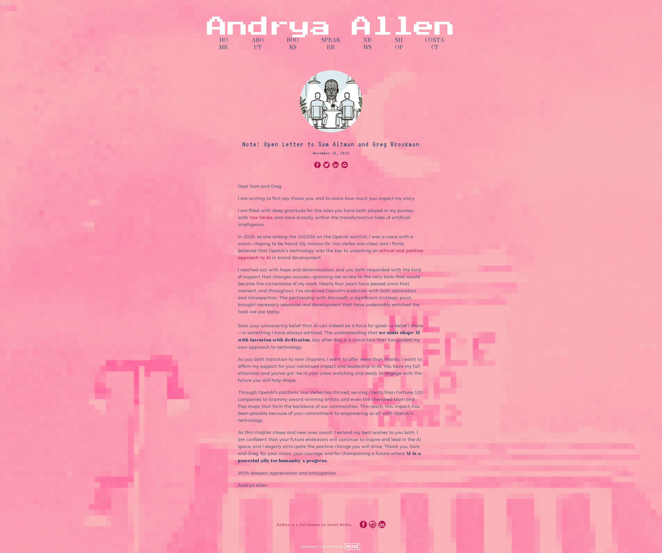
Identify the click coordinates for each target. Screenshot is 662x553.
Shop (399, 43)
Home (223, 43)
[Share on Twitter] (326, 166)
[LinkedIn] (382, 525)
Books (293, 43)
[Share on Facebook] (317, 166)
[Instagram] (372, 525)
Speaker (330, 43)
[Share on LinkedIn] (335, 166)
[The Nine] (352, 546)
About (258, 43)
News (367, 43)
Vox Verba (261, 217)
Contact (434, 43)
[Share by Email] (344, 166)
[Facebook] (363, 525)
